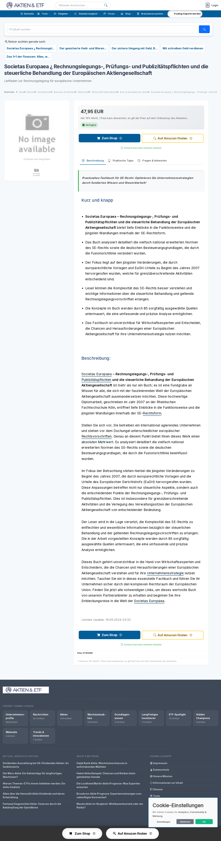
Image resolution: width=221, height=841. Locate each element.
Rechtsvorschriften (96, 436)
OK (204, 821)
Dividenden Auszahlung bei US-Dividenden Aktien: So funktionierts (36, 765)
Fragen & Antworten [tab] (154, 160)
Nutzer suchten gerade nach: (27, 41)
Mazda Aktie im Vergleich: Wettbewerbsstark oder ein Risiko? (109, 805)
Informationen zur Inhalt (167, 782)
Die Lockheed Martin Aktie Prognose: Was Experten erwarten (108, 785)
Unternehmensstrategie (165, 573)
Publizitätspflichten (96, 380)
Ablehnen (185, 821)
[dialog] (183, 812)
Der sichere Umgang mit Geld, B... (135, 48)
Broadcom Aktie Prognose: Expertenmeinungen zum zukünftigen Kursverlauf (108, 795)
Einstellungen (163, 822)
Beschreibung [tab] (95, 160)
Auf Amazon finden (172, 138)
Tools (156, 795)
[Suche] (105, 5)
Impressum (159, 763)
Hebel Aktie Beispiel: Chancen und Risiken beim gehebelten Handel (105, 775)
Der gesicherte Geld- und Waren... (83, 48)
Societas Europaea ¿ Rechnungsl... (31, 48)
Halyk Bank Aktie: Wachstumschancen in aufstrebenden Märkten (101, 765)
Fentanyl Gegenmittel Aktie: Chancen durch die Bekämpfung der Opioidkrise (32, 805)
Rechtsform (152, 413)
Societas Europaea (96, 374)
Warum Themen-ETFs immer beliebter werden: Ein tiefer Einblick (34, 785)
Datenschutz (160, 769)
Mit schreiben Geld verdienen (183, 48)
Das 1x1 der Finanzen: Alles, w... (28, 56)
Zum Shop (109, 138)
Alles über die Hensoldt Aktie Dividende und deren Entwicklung (34, 795)
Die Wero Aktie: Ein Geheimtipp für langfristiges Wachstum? (32, 775)
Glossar (157, 789)
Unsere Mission (162, 776)
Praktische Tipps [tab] (123, 160)
